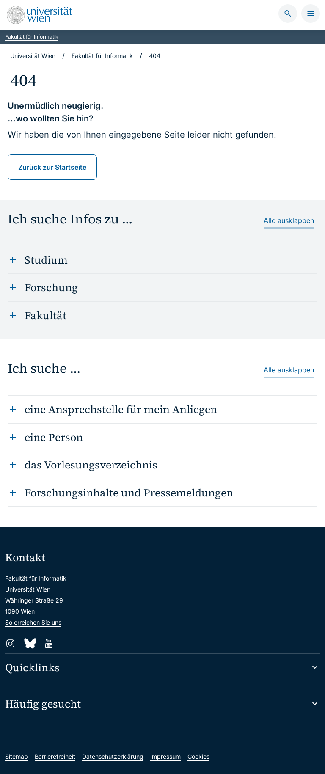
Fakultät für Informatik (31, 36)
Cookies (198, 756)
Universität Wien (32, 55)
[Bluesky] (29, 643)
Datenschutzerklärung (112, 756)
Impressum (165, 756)
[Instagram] (10, 643)
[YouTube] (48, 643)
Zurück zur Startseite (52, 167)
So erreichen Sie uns (33, 622)
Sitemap (16, 756)
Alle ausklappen (289, 220)
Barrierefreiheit (55, 756)
